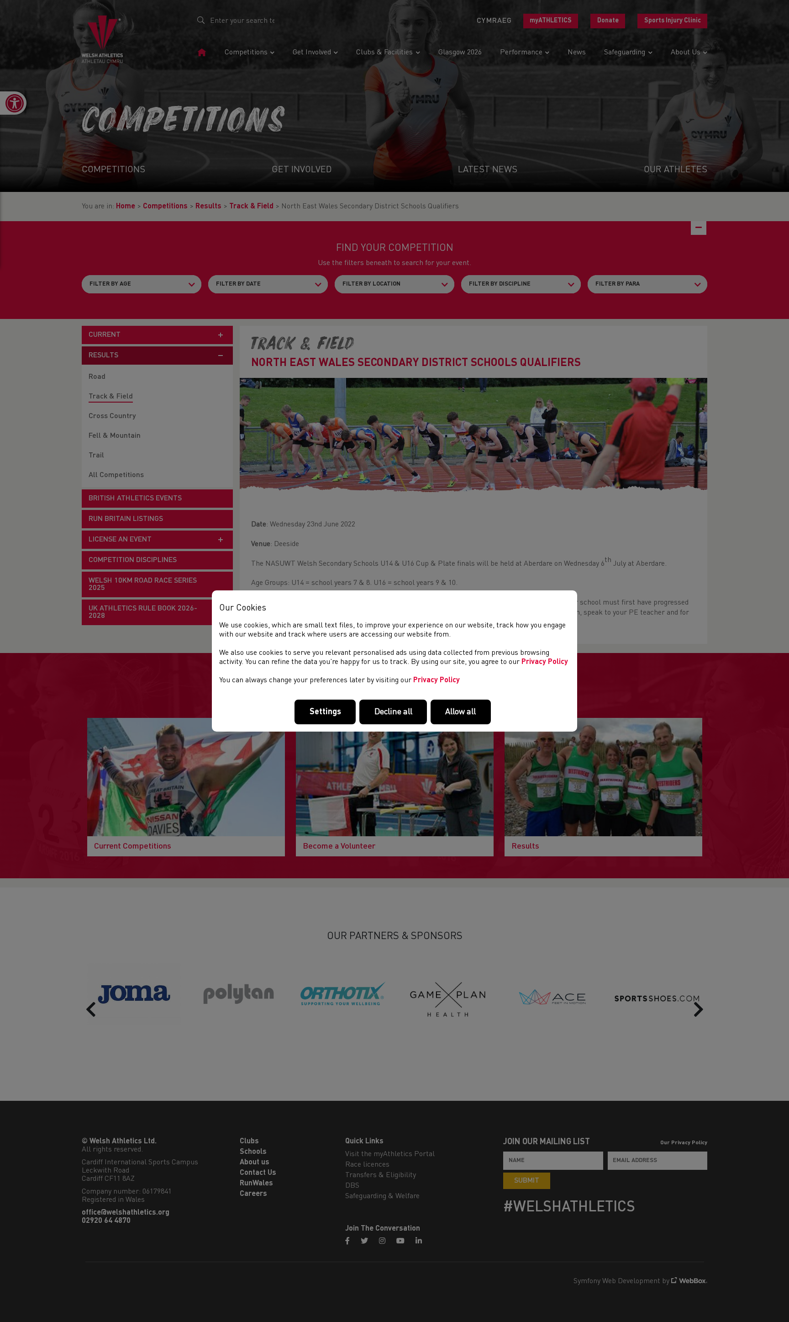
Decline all (393, 712)
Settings (325, 712)
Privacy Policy (544, 662)
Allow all (460, 712)
